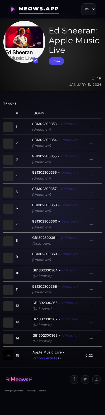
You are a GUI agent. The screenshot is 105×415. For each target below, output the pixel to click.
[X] (85, 379)
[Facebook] (74, 379)
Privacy (31, 390)
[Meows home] (35, 379)
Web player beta (14, 390)
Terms (42, 390)
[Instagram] (96, 379)
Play (56, 61)
